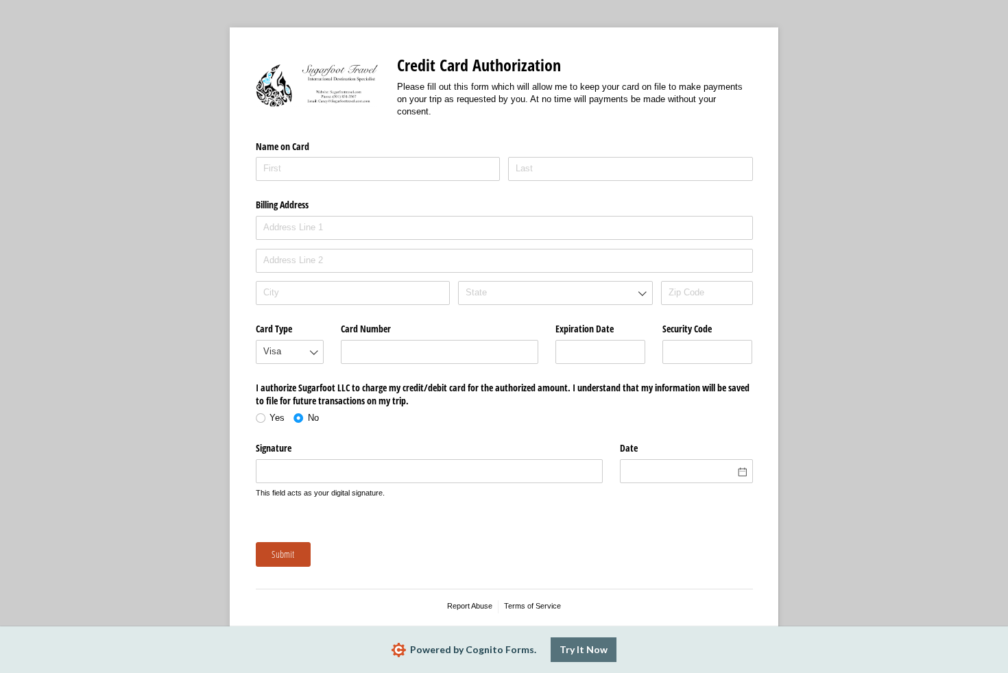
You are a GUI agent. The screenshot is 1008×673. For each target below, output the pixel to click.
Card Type (274, 328)
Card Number (366, 328)
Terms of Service (532, 606)
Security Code (687, 328)
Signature (273, 447)
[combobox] (555, 293)
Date (629, 447)
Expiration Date (584, 328)
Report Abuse (469, 606)
